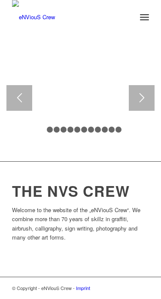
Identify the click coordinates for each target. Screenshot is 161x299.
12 (118, 130)
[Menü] (144, 17)
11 (112, 130)
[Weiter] (142, 98)
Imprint (83, 287)
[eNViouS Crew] (67, 17)
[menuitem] (144, 17)
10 (105, 130)
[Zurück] (19, 98)
